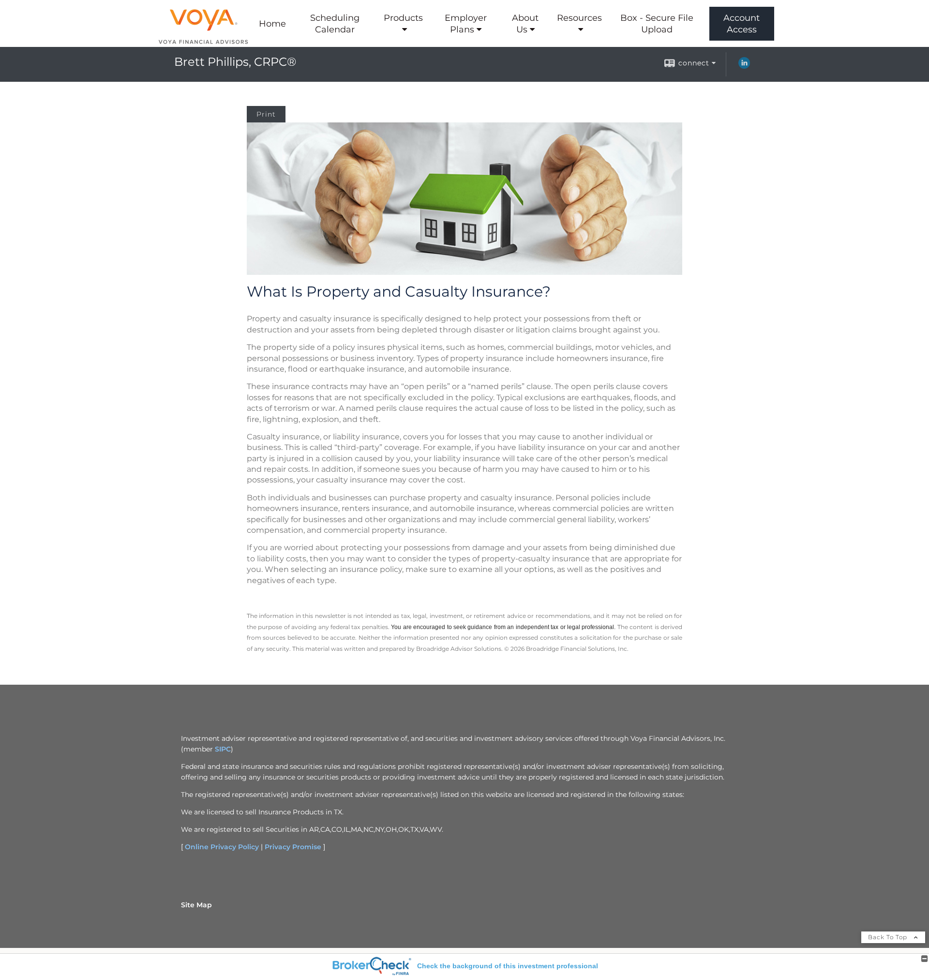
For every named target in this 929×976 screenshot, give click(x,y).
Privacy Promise (293, 846)
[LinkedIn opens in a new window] (744, 66)
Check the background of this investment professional (507, 966)
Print (266, 114)
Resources (579, 18)
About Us (525, 24)
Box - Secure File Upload (656, 24)
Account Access (741, 24)
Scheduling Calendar (335, 24)
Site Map (196, 905)
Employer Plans (466, 24)
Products (403, 18)
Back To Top (888, 937)
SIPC (223, 749)
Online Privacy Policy (222, 846)
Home (272, 23)
